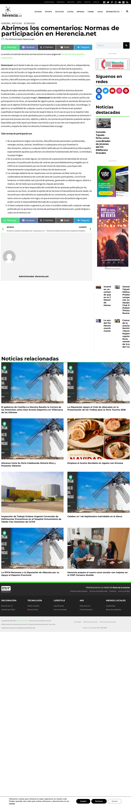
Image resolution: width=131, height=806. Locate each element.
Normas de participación (108, 622)
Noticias (17, 23)
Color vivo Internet (22, 621)
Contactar (87, 2)
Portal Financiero (86, 609)
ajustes (12, 803)
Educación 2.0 (85, 606)
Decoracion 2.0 (7, 606)
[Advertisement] (55, 254)
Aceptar (83, 801)
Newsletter (70, 2)
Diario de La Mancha (113, 609)
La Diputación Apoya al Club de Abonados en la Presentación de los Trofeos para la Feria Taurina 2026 (96, 408)
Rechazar (99, 801)
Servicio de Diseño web (98, 591)
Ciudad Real (110, 606)
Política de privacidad (90, 622)
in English (96, 2)
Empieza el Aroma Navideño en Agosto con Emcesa (95, 463)
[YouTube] (119, 2)
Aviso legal (77, 622)
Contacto (112, 591)
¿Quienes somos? (49, 2)
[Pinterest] (112, 2)
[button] (121, 11)
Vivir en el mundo (60, 609)
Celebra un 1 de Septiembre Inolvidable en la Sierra (94, 516)
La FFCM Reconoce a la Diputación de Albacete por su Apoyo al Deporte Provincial (30, 573)
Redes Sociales (33, 606)
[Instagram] (116, 2)
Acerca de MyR (124, 591)
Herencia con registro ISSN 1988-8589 (95, 628)
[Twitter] (108, 2)
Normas (79, 2)
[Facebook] (104, 2)
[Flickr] (123, 2)
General (6, 23)
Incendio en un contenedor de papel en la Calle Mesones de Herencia (110, 295)
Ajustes (115, 801)
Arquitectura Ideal (8, 609)
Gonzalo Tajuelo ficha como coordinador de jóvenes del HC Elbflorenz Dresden (103, 142)
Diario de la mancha (121, 587)
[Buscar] (126, 45)
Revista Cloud (33, 609)
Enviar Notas (60, 2)
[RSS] (127, 2)
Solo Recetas (59, 606)
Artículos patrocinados (79, 591)
